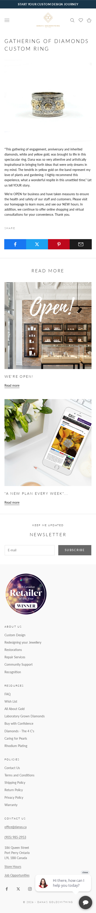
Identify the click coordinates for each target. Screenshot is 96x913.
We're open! (18, 376)
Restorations (13, 650)
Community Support (18, 664)
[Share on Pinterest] (59, 244)
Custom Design (14, 635)
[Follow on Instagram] (30, 889)
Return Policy (13, 790)
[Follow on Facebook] (6, 889)
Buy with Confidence (18, 723)
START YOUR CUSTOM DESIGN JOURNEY (48, 4)
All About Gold (14, 709)
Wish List (10, 701)
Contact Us (12, 768)
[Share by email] (81, 244)
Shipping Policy (14, 782)
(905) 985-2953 (15, 837)
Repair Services (14, 657)
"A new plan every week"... (36, 493)
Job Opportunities (16, 875)
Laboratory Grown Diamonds (24, 716)
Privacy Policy (13, 797)
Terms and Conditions (19, 775)
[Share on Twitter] (37, 244)
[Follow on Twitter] (18, 889)
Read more (11, 385)
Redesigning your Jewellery (22, 642)
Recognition (12, 672)
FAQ (7, 694)
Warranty (10, 805)
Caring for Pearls (15, 738)
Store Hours (12, 866)
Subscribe (75, 550)
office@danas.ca (15, 827)
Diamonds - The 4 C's (19, 731)
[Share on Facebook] (15, 244)
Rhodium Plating (15, 746)
